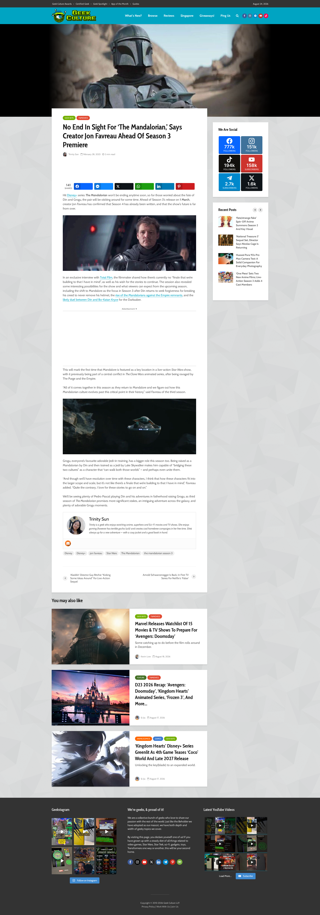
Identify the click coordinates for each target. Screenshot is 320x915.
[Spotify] (179, 862)
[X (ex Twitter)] (151, 862)
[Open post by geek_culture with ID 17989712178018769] (84, 860)
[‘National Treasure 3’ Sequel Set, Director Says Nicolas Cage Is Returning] (225, 239)
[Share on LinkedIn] (164, 186)
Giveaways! (207, 15)
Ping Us (225, 15)
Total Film (106, 277)
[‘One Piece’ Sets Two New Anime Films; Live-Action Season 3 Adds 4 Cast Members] (225, 276)
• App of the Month (119, 3)
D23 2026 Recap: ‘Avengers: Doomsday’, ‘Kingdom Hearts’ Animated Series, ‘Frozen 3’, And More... (164, 694)
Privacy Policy (148, 906)
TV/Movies (83, 118)
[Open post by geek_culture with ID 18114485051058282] (62, 860)
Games (158, 739)
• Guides (134, 3)
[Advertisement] (130, 170)
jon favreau (96, 553)
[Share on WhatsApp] (144, 186)
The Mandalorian (130, 553)
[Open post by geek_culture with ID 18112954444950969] (62, 831)
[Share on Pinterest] (185, 186)
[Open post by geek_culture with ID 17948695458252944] (106, 860)
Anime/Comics (143, 739)
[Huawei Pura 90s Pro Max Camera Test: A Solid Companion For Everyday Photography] (225, 258)
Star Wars (111, 553)
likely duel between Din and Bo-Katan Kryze (90, 299)
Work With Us (163, 906)
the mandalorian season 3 (158, 553)
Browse (152, 15)
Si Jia (142, 717)
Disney (68, 553)
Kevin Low (145, 656)
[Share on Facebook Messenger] (103, 186)
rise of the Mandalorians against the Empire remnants (148, 295)
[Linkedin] (158, 862)
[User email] (68, 543)
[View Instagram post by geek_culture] (70, 843)
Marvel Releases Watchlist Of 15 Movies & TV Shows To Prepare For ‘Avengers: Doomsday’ (166, 630)
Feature (140, 677)
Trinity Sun (73, 154)
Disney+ (72, 195)
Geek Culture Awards (62, 3)
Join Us (174, 906)
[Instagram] (137, 862)
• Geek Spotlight (99, 3)
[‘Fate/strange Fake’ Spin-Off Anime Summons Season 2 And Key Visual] (225, 221)
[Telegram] (165, 862)
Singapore (187, 15)
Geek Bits (69, 118)
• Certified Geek (81, 3)
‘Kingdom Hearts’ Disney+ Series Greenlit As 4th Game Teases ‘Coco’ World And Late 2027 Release (166, 752)
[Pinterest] (172, 862)
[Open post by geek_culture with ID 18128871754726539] (84, 831)
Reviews (169, 15)
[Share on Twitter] (124, 186)
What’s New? (133, 15)
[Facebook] (130, 862)
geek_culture (61, 821)
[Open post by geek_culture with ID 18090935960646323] (106, 831)
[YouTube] (144, 862)
